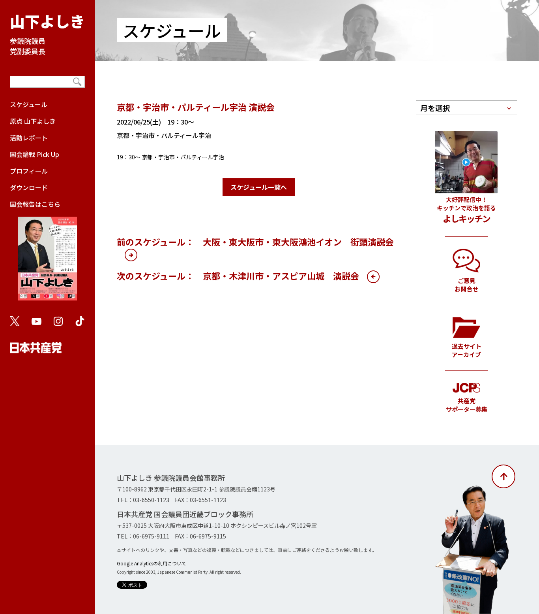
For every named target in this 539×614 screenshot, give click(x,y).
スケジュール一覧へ (258, 187)
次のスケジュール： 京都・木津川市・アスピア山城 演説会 (238, 275)
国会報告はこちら (35, 204)
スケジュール (28, 104)
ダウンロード (29, 187)
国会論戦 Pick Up (34, 154)
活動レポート (29, 137)
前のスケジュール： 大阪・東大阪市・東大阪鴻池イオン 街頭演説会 (255, 241)
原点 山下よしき (33, 121)
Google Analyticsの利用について (151, 563)
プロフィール (29, 171)
